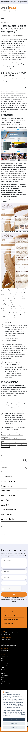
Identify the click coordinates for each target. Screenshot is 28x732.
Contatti (3, 681)
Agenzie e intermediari (6, 683)
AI (2, 472)
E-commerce (7, 486)
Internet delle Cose (10, 491)
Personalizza (14, 727)
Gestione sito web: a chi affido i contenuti (14, 443)
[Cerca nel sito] (24, 460)
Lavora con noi (4, 675)
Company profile (9, 612)
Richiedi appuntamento (11, 619)
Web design (6, 514)
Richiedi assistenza (9, 623)
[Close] (23, 692)
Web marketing (8, 519)
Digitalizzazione (8, 481)
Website (3, 660)
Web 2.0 (5, 500)
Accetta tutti (14, 719)
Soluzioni (3, 669)
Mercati (2, 667)
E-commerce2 (4, 656)
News (2, 677)
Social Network (8, 495)
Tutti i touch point (9, 616)
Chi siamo (3, 673)
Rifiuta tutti (14, 723)
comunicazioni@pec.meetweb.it (8, 645)
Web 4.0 (5, 505)
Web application (8, 509)
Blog (2, 679)
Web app (3, 658)
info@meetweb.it (5, 644)
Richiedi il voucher (18, 2)
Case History (7, 476)
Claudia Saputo (11, 35)
